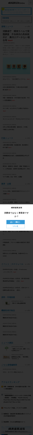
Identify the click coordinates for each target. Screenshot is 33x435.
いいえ (15, 226)
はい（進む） (15, 222)
